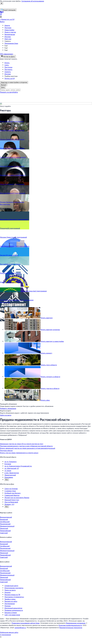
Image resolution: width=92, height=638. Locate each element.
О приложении (5, 635)
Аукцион (7, 592)
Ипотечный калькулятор (13, 608)
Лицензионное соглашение (75, 623)
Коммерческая (9, 34)
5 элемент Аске (10, 491)
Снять (6, 65)
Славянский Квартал (11, 495)
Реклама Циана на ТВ (12, 595)
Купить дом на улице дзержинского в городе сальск (19, 453)
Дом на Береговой (11, 502)
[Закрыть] (1, 3)
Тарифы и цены (9, 599)
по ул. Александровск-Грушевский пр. (18, 466)
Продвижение (9, 603)
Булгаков (7, 464)
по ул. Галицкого (10, 461)
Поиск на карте (10, 590)
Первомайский (5, 531)
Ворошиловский (6, 517)
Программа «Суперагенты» (14, 597)
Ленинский (4, 528)
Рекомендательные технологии (70, 627)
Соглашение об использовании (32, 1)
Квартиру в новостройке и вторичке (14, 82)
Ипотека (7, 37)
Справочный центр (11, 586)
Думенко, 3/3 (9, 504)
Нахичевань (8, 477)
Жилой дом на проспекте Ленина (16, 497)
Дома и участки (10, 32)
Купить (7, 63)
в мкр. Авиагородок (11, 473)
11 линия (7, 470)
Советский (4, 533)
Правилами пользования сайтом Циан (25, 623)
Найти (15, 92)
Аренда (7, 25)
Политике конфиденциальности (70, 625)
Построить (8, 69)
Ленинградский (10, 475)
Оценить (7, 72)
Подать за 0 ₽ (9, 78)
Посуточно (8, 67)
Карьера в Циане (10, 612)
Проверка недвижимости (13, 610)
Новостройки (9, 30)
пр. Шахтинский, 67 (11, 468)
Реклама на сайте (10, 601)
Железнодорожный (7, 526)
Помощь (7, 606)
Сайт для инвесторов (12, 615)
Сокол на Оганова (11, 488)
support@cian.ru (20, 627)
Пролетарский (5, 524)
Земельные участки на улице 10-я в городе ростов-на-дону (21, 444)
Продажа (7, 28)
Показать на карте (6, 92)
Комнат (3, 85)
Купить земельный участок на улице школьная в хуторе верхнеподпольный (27, 448)
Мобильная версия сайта (9, 632)
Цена (3, 87)
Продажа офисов (6, 450)
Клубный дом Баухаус (12, 493)
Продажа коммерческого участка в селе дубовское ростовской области (26, 446)
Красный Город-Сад (11, 500)
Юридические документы (13, 588)
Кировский (4, 519)
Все (6, 480)
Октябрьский (5, 522)
